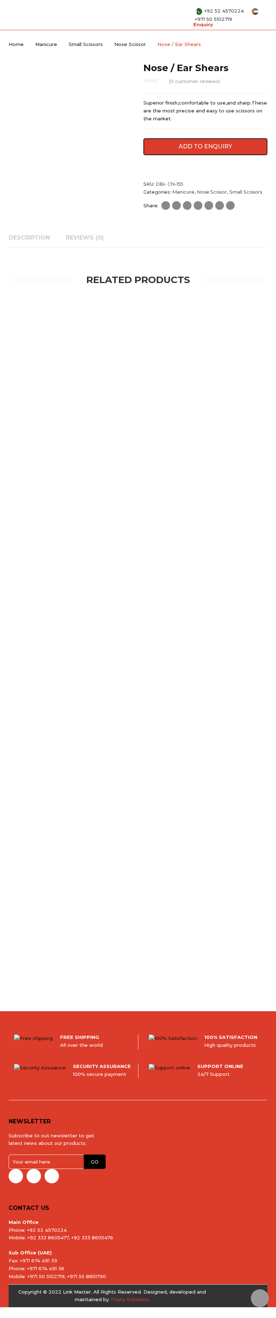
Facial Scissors (209, 783)
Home (16, 44)
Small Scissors (86, 44)
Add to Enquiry (205, 146)
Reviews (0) (85, 237)
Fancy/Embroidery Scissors (84, 594)
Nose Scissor (130, 44)
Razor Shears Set (134, 783)
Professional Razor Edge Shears (54, 783)
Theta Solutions (129, 1299)
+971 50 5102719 (213, 19)
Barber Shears (43, 774)
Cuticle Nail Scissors (30, 414)
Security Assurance (102, 1066)
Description (29, 237)
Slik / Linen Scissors (89, 962)
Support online (220, 1066)
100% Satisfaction (230, 1037)
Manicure (46, 44)
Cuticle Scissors (59, 423)
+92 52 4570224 (224, 11)
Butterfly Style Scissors (89, 603)
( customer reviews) (194, 81)
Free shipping (79, 1037)
